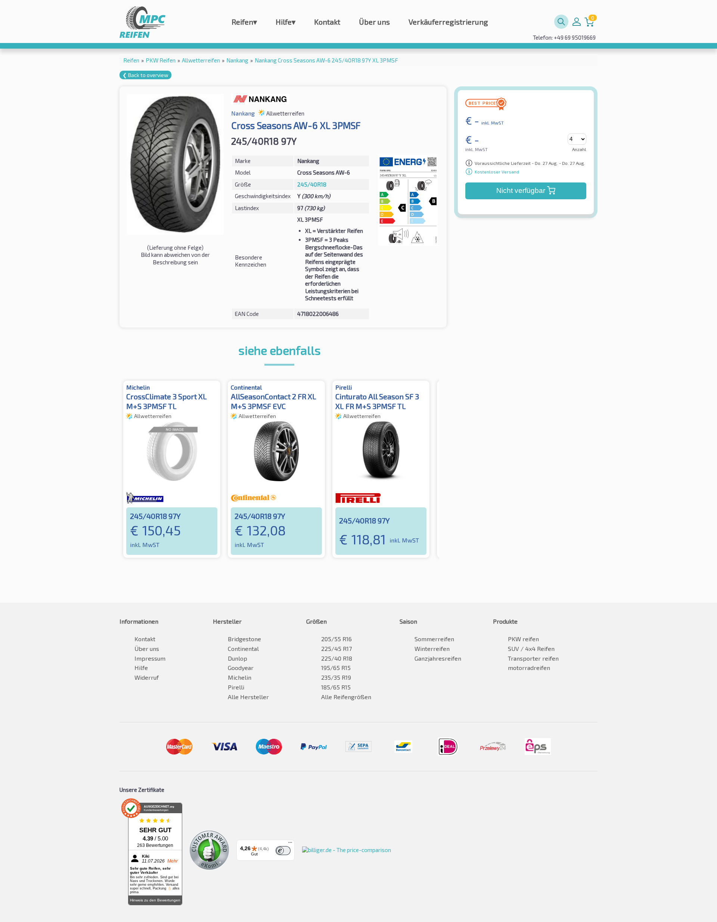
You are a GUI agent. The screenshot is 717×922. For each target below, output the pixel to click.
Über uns (374, 21)
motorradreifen (529, 667)
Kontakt (327, 21)
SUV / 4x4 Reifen (531, 648)
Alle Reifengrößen (346, 696)
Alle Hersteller (248, 696)
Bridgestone (244, 638)
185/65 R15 (336, 687)
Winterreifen (432, 648)
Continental (243, 648)
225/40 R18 (336, 658)
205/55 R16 (336, 638)
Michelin (239, 677)
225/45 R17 (336, 648)
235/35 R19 (336, 677)
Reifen (244, 21)
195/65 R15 (336, 667)
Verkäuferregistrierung (448, 21)
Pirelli (236, 687)
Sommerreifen (434, 638)
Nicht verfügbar (520, 190)
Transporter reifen (533, 658)
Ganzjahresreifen (438, 658)
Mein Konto (576, 22)
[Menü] (290, 844)
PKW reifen (523, 638)
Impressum (149, 658)
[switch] (283, 850)
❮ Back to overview (145, 75)
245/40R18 (311, 184)
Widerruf (146, 677)
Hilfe (285, 21)
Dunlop (237, 658)
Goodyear (241, 667)
